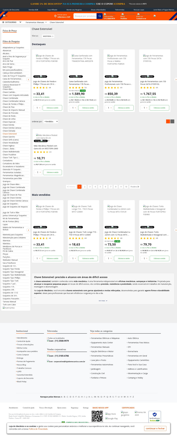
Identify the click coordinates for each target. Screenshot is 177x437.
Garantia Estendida (24, 375)
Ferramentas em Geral (137, 356)
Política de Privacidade (38, 429)
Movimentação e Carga (138, 373)
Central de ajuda (28, 408)
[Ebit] (127, 412)
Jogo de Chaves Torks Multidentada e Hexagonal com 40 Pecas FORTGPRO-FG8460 (119, 233)
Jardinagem (96, 369)
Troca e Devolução (45, 408)
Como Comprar (23, 354)
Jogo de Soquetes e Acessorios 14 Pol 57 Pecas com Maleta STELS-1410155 (154, 82)
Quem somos (61, 408)
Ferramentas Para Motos (138, 342)
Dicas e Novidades (98, 10)
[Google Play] (111, 418)
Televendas (119, 10)
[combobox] (88, 16)
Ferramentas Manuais (100, 347)
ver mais (102, 301)
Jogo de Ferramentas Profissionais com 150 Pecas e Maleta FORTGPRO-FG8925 (82, 82)
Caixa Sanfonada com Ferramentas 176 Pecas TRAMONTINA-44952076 (44, 82)
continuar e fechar (155, 428)
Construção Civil (98, 373)
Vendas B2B (33, 10)
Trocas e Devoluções (25, 344)
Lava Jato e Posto (98, 360)
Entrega (20, 358)
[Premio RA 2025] (141, 412)
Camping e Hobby (135, 377)
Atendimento (22, 338)
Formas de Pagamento (26, 361)
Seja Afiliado (52, 10)
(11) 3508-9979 (61, 340)
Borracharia (133, 351)
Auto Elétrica (133, 338)
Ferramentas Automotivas (102, 364)
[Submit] (100, 16)
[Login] (143, 13)
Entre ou (139, 16)
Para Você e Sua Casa (137, 364)
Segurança (74, 408)
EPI (129, 347)
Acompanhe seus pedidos (27, 351)
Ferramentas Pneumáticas (102, 356)
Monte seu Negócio (74, 10)
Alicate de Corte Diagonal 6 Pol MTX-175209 (153, 233)
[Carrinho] (154, 14)
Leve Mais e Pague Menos (164, 10)
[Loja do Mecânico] (34, 16)
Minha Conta (22, 348)
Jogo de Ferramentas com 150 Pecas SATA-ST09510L (117, 82)
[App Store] (111, 414)
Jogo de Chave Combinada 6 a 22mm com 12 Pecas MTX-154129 (81, 233)
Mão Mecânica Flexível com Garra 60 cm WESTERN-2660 (46, 147)
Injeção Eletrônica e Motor (102, 351)
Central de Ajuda (23, 341)
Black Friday (21, 381)
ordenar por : (37, 121)
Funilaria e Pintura (98, 377)
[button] (28, 79)
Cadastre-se (141, 18)
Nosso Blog (21, 365)
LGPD (19, 371)
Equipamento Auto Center (102, 342)
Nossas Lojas (139, 10)
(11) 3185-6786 (61, 355)
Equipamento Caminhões (138, 360)
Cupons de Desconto (11, 10)
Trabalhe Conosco (24, 368)
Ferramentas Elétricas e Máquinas (105, 338)
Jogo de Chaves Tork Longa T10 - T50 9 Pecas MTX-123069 (47, 233)
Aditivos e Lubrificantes (137, 369)
